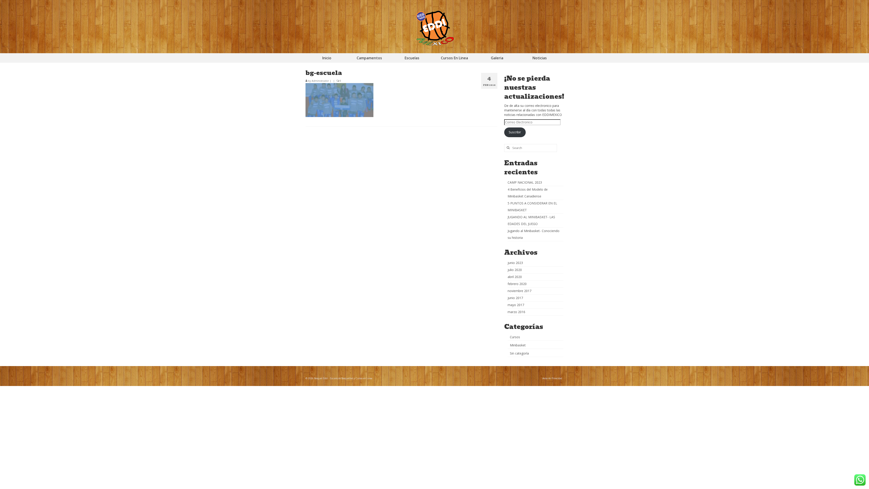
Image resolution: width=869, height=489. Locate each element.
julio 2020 (515, 270)
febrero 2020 (517, 284)
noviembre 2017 (519, 291)
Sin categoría (519, 353)
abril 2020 (515, 277)
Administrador (320, 80)
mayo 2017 (516, 305)
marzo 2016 (516, 312)
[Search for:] (530, 148)
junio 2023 (515, 263)
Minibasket (518, 345)
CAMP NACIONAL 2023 (525, 182)
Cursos (515, 337)
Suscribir (515, 132)
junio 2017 (515, 298)
